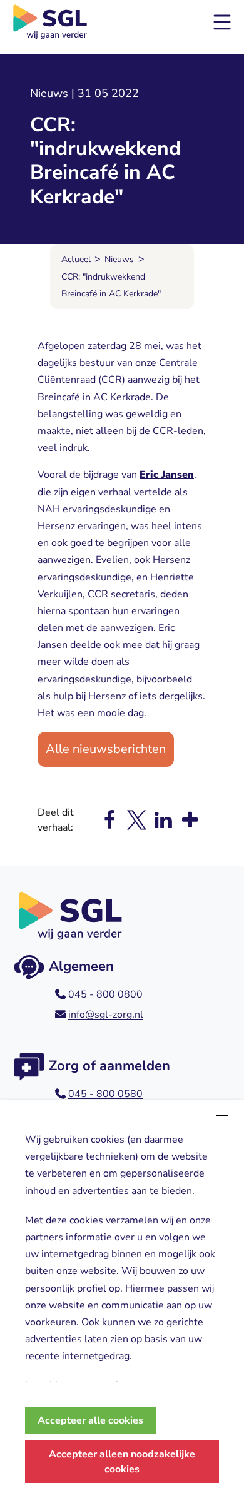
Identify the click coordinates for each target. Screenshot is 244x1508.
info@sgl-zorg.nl (105, 1014)
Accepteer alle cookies (90, 1420)
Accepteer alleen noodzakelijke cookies (122, 1461)
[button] (222, 22)
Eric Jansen (167, 475)
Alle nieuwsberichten (106, 749)
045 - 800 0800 (105, 994)
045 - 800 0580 (105, 1094)
